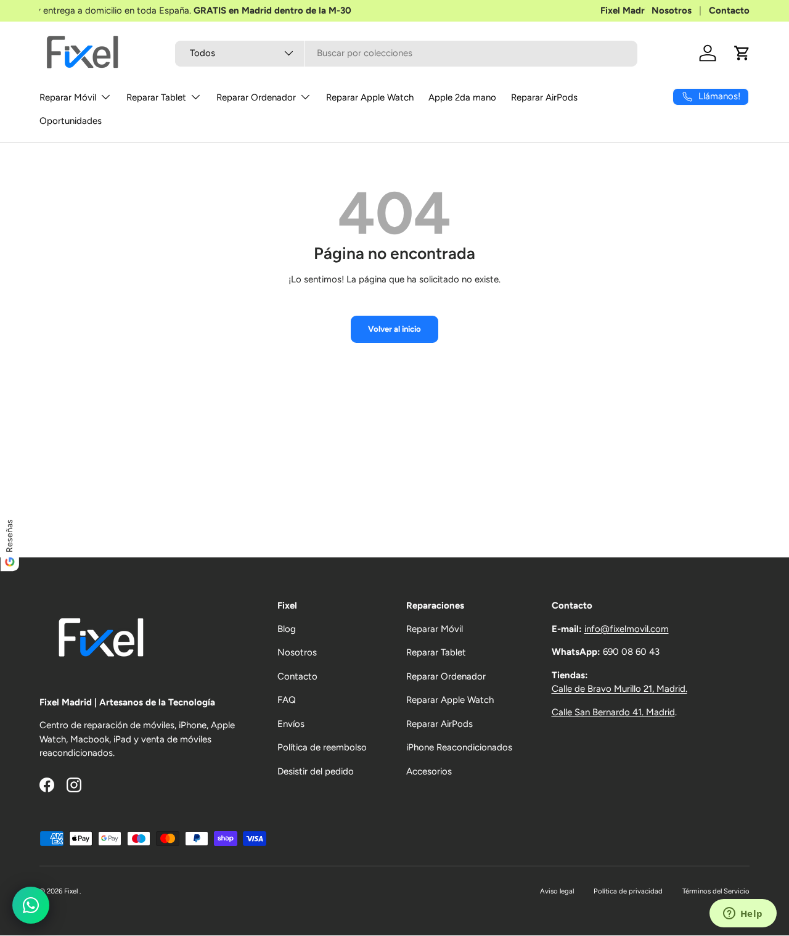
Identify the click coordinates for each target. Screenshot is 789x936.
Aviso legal (557, 891)
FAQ (286, 699)
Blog (286, 628)
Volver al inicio (394, 329)
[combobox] (406, 53)
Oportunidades (70, 120)
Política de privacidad (628, 891)
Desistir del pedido (315, 771)
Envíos (291, 723)
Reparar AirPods (544, 97)
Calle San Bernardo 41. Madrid (613, 712)
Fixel (72, 891)
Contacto (729, 10)
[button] (742, 53)
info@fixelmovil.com (626, 628)
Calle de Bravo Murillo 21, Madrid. (619, 688)
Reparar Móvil (67, 97)
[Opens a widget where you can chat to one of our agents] (743, 914)
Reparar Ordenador (256, 97)
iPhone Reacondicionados (459, 747)
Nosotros (672, 10)
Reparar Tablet (156, 97)
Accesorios (429, 771)
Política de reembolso (322, 747)
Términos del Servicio (716, 891)
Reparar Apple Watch (370, 97)
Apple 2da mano (462, 97)
